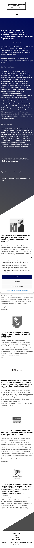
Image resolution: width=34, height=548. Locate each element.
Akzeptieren (17, 277)
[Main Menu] (17, 14)
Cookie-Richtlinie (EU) (17, 539)
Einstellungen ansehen (17, 286)
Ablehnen (17, 281)
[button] (31, 257)
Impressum (25, 290)
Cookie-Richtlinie (10, 290)
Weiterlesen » (4, 309)
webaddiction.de (17, 544)
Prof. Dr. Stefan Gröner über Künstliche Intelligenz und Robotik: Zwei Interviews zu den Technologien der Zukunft (17, 432)
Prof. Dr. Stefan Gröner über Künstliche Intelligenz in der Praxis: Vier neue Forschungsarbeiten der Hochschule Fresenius (15, 238)
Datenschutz (18, 290)
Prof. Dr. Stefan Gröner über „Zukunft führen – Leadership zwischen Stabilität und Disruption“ (15, 334)
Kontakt (17, 537)
